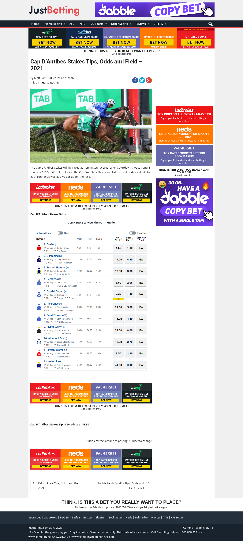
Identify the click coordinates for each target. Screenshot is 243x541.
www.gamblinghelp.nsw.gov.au (48, 537)
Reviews (141, 24)
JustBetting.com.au (40, 527)
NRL (82, 24)
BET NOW (47, 42)
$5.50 (85, 424)
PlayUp (155, 517)
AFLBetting (178, 517)
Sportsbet (34, 517)
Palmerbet (141, 517)
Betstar (87, 517)
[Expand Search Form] (210, 24)
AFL (71, 24)
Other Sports (119, 24)
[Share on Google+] (149, 82)
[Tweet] (142, 82)
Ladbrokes (50, 517)
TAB (165, 517)
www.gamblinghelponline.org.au (93, 537)
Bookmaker (115, 517)
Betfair (76, 517)
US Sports (97, 24)
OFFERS (158, 24)
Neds (128, 517)
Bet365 (64, 517)
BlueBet (100, 517)
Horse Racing (53, 24)
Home (35, 24)
